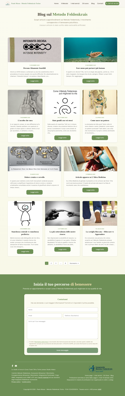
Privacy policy (16, 382)
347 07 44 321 (113, 3)
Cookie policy (26, 382)
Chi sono (85, 3)
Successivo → (74, 263)
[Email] (16, 366)
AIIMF (99, 389)
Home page (88, 375)
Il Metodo (64, 3)
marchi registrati (43, 377)
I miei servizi (75, 3)
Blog (93, 3)
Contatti (100, 3)
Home (56, 3)
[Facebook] (12, 366)
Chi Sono (106, 375)
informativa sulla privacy (41, 341)
